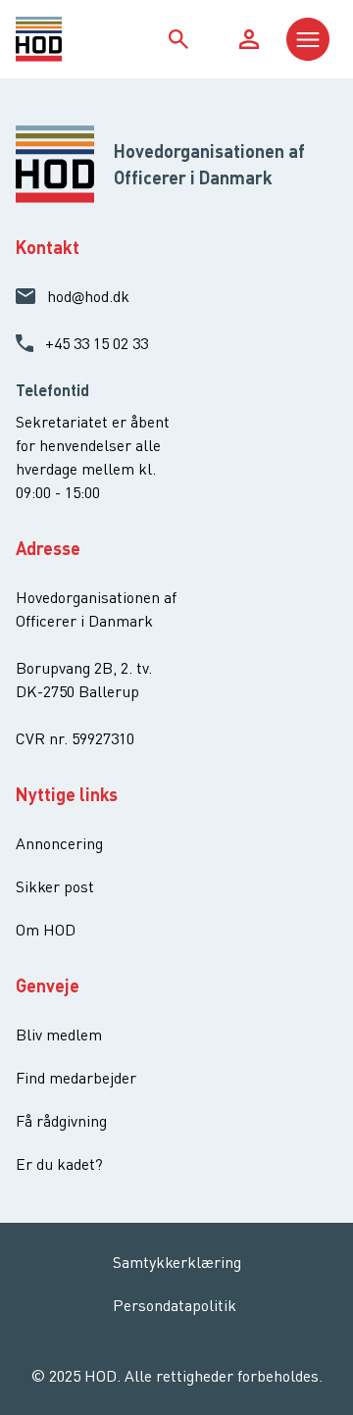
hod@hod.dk (88, 296)
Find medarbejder (76, 1077)
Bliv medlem (59, 1034)
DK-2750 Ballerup (77, 691)
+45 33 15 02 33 (96, 343)
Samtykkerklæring (177, 1262)
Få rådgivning (61, 1121)
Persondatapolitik (174, 1305)
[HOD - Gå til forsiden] (56, 39)
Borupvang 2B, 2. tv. (84, 668)
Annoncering (59, 843)
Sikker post (55, 886)
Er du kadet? (59, 1164)
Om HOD (46, 929)
